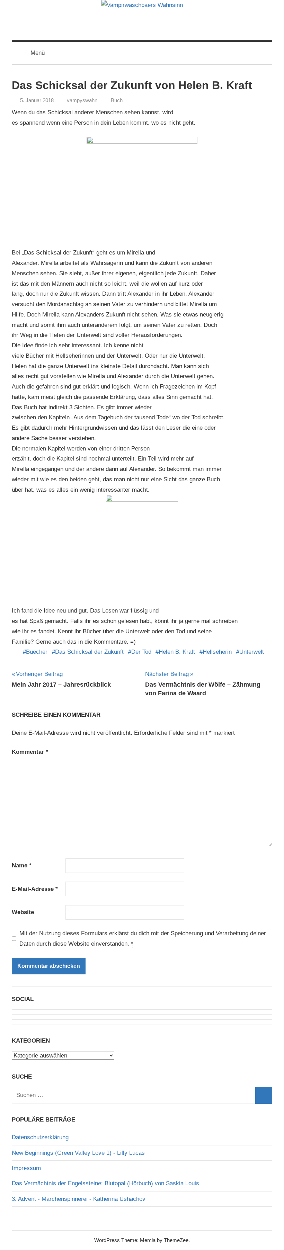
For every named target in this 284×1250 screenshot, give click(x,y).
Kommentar (30, 752)
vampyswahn (82, 100)
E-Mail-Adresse (35, 889)
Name (22, 865)
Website (23, 912)
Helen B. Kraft (177, 652)
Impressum (26, 1168)
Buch (117, 100)
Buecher (36, 652)
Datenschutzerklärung (40, 1137)
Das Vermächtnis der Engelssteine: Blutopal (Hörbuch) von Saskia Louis (105, 1183)
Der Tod (141, 652)
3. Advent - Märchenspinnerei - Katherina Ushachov (78, 1199)
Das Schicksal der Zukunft (89, 652)
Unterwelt (251, 652)
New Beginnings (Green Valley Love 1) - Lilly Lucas (78, 1153)
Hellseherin (217, 652)
